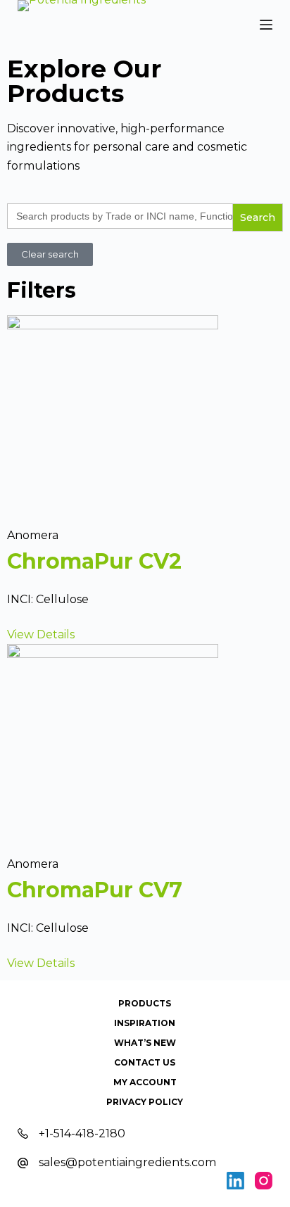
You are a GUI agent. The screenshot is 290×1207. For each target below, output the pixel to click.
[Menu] (266, 24)
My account (145, 1082)
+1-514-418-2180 (82, 1133)
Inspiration (144, 1023)
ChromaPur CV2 (94, 561)
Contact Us (144, 1062)
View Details (41, 634)
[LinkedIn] (235, 1180)
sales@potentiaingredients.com (127, 1162)
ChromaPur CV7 (94, 890)
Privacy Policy (144, 1102)
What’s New (145, 1042)
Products (144, 1003)
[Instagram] (263, 1180)
